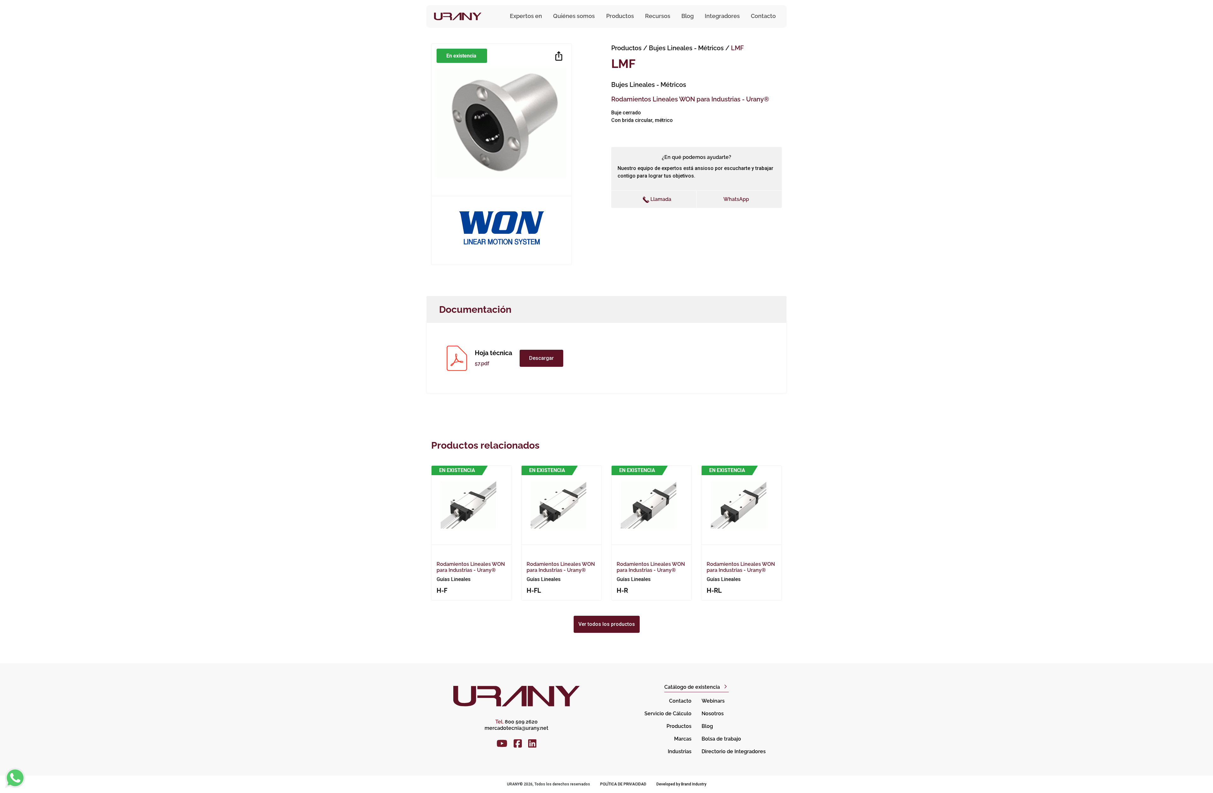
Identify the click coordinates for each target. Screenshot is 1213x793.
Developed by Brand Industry (681, 784)
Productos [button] (620, 16)
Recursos (657, 16)
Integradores (722, 16)
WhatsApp (736, 199)
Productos (626, 48)
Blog (687, 16)
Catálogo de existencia (692, 687)
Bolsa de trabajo (721, 739)
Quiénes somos (574, 16)
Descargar (541, 358)
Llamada (660, 199)
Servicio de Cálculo (667, 714)
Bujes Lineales (686, 48)
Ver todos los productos (606, 624)
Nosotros (713, 714)
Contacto (763, 16)
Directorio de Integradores (734, 751)
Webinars (713, 701)
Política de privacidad (623, 784)
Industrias (679, 751)
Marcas (682, 739)
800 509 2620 (516, 722)
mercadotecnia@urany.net (516, 728)
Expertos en (526, 16)
